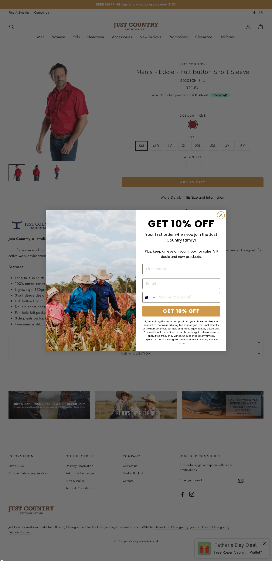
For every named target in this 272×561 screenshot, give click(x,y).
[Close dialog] (221, 215)
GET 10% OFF (181, 311)
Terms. (181, 343)
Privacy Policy (207, 339)
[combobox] (150, 297)
